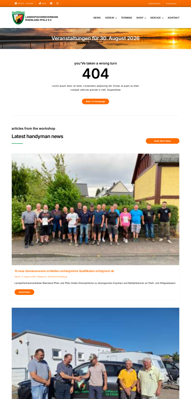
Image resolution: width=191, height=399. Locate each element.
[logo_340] (35, 12)
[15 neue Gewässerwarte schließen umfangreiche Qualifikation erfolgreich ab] (95, 155)
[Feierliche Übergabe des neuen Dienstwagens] (95, 309)
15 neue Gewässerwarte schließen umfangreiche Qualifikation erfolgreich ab (64, 271)
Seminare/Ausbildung (57, 276)
